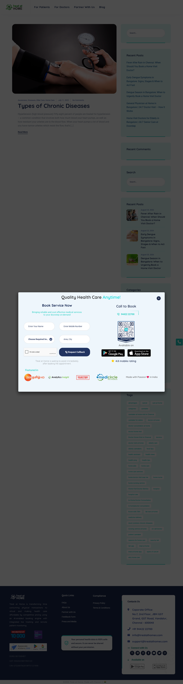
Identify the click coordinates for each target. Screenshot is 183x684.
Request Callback (76, 352)
